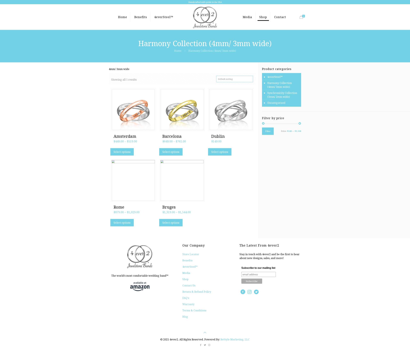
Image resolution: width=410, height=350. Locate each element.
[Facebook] (200, 344)
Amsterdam (125, 136)
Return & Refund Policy (196, 291)
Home (177, 51)
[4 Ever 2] (205, 17)
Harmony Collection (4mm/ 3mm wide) (279, 85)
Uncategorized (276, 103)
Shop (185, 279)
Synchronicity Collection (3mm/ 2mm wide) (282, 95)
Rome (119, 207)
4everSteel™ (275, 77)
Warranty (188, 304)
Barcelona (172, 136)
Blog (185, 316)
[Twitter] (205, 344)
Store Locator (190, 254)
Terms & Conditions (194, 310)
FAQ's (185, 298)
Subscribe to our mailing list (258, 268)
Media (186, 273)
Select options (122, 152)
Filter (268, 131)
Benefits (187, 260)
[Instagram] (209, 344)
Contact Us (188, 285)
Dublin (218, 136)
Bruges (169, 207)
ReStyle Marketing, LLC (235, 339)
